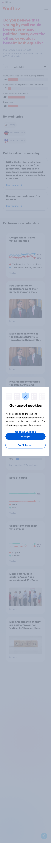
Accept (25, 436)
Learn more (35, 425)
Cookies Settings (25, 432)
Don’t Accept (25, 445)
